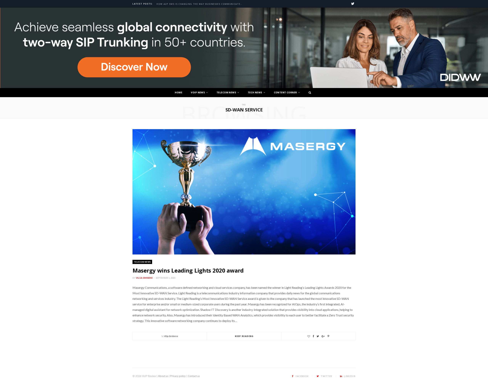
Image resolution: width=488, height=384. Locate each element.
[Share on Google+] (323, 336)
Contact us (194, 376)
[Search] (309, 92)
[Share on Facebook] (313, 336)
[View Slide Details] (244, 48)
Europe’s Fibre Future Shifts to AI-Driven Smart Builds (196, 4)
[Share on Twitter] (318, 336)
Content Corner (285, 92)
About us (163, 376)
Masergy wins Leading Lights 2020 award (188, 270)
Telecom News (226, 92)
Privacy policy (178, 376)
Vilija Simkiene (144, 278)
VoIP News (198, 92)
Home (178, 92)
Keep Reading (244, 336)
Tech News (255, 92)
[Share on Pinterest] (328, 336)
